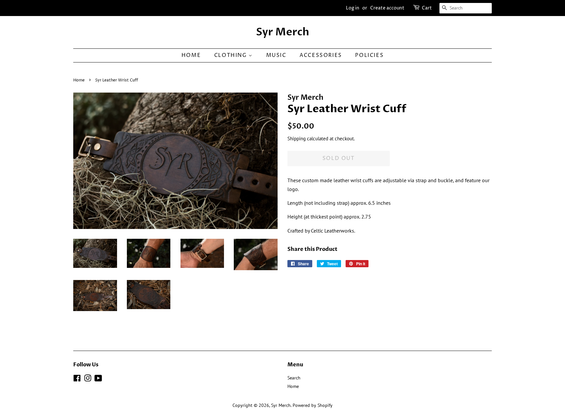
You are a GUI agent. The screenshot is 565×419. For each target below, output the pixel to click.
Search (293, 378)
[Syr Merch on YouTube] (98, 379)
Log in (352, 8)
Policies (369, 55)
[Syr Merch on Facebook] (77, 379)
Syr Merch (282, 32)
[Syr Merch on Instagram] (87, 379)
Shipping (296, 138)
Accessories (321, 55)
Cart (427, 8)
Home (191, 55)
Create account (387, 8)
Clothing (231, 55)
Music (276, 55)
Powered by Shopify (313, 405)
